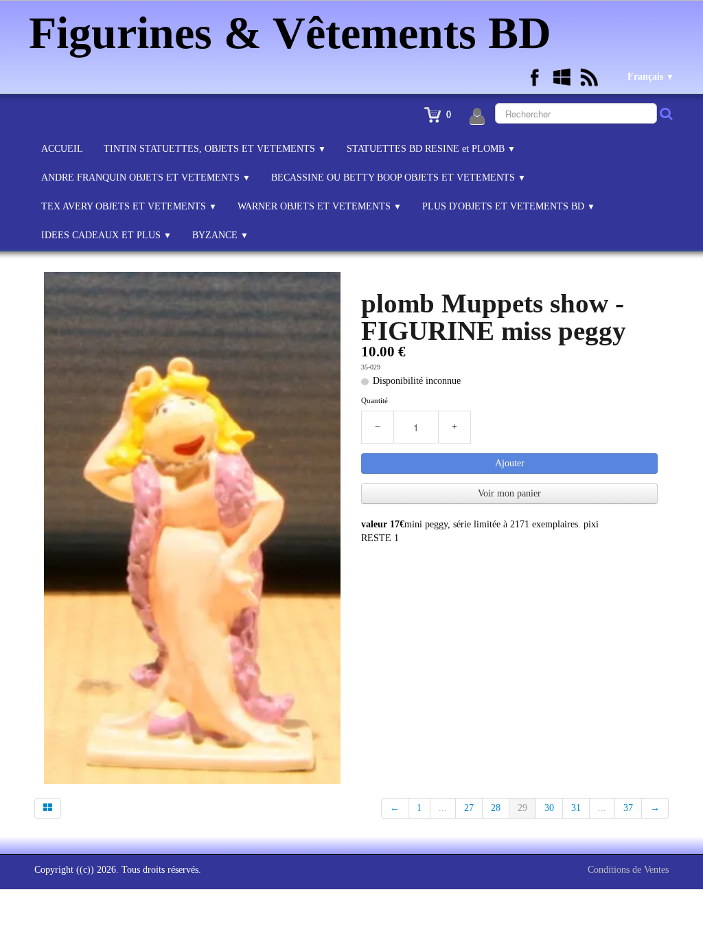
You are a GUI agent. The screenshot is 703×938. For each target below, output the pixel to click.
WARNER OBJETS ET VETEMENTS (320, 206)
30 (549, 808)
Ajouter (510, 463)
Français (650, 76)
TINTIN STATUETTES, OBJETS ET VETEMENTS (215, 149)
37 (628, 808)
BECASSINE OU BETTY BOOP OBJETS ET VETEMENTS (398, 177)
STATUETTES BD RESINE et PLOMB (431, 149)
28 (495, 808)
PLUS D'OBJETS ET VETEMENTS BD (508, 206)
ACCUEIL (62, 149)
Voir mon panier (509, 493)
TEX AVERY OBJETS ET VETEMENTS (129, 206)
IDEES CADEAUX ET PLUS (106, 235)
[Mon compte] (477, 117)
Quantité (374, 400)
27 (469, 808)
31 (576, 808)
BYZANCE (220, 235)
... (443, 808)
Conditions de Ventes (628, 870)
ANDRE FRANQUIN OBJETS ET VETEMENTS (146, 177)
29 (522, 808)
